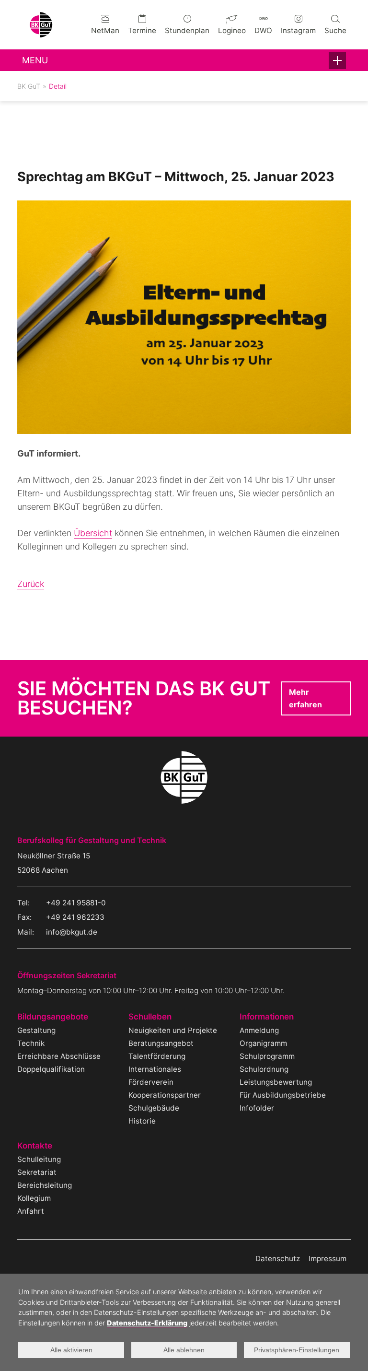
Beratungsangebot (161, 1043)
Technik (31, 1043)
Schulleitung (39, 1159)
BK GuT (28, 86)
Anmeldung (259, 1030)
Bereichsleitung (44, 1185)
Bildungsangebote (52, 1016)
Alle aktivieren (71, 1350)
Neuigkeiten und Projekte (172, 1030)
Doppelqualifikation (51, 1069)
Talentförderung (156, 1056)
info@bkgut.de (71, 932)
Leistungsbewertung (276, 1082)
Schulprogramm (267, 1056)
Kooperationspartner (164, 1095)
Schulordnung (264, 1069)
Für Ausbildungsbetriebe (283, 1095)
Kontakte (34, 1145)
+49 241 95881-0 (76, 902)
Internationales (154, 1069)
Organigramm (263, 1043)
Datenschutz (277, 1258)
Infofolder (257, 1108)
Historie (142, 1120)
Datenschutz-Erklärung (147, 1323)
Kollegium (34, 1198)
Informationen (267, 1016)
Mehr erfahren (305, 698)
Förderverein (150, 1082)
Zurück (30, 584)
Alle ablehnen (184, 1350)
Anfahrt (30, 1211)
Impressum (327, 1258)
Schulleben (150, 1016)
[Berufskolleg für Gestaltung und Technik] (41, 34)
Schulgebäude (153, 1108)
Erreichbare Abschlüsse (59, 1056)
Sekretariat (37, 1172)
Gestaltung (36, 1030)
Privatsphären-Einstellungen (296, 1350)
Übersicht (93, 533)
